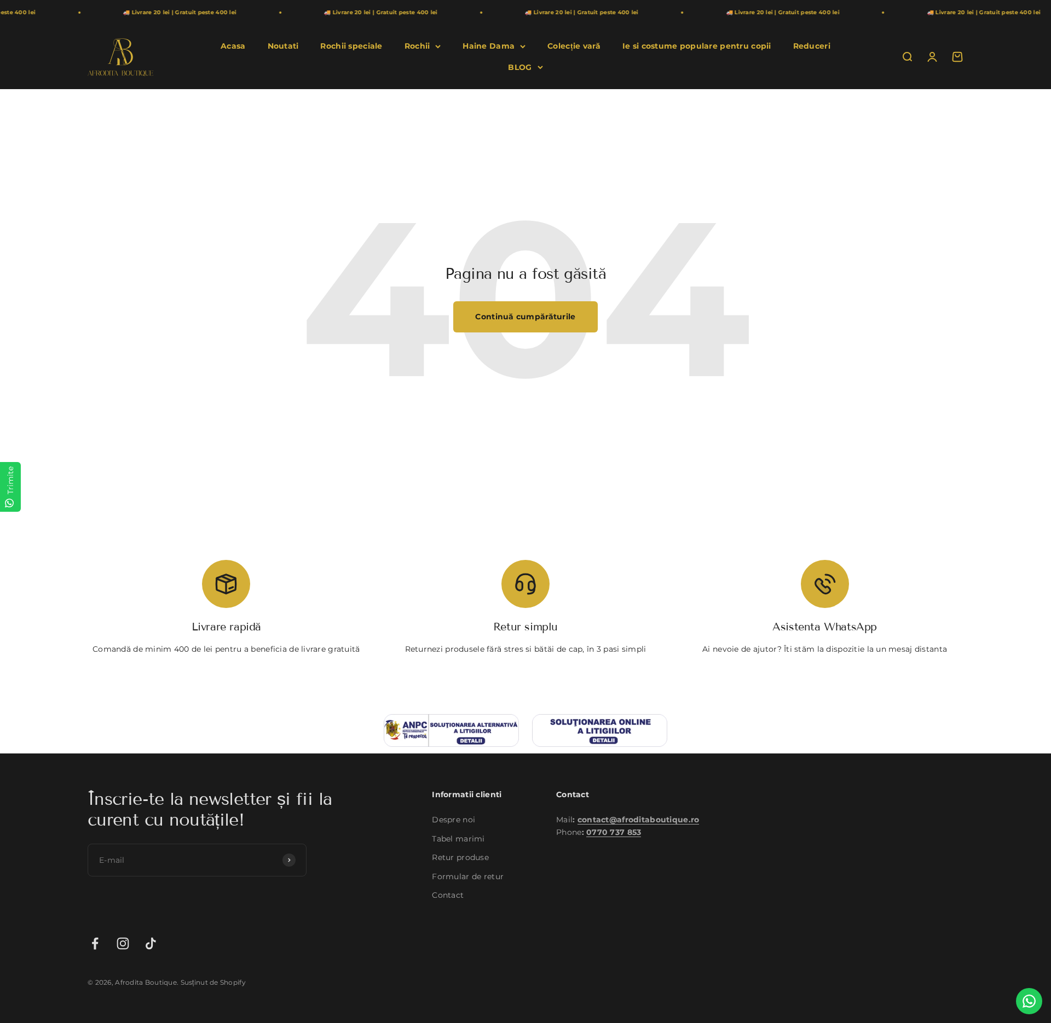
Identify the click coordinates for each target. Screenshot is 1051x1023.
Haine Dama (489, 46)
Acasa (233, 46)
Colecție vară (573, 46)
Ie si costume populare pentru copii (696, 46)
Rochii (417, 46)
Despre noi (453, 820)
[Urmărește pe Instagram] (123, 943)
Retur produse (460, 857)
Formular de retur (468, 876)
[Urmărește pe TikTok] (150, 943)
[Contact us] (1029, 1001)
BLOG (520, 67)
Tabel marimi (458, 839)
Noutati (283, 46)
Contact (448, 895)
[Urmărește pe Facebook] (95, 943)
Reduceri (811, 46)
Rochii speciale (351, 46)
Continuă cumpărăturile (525, 316)
